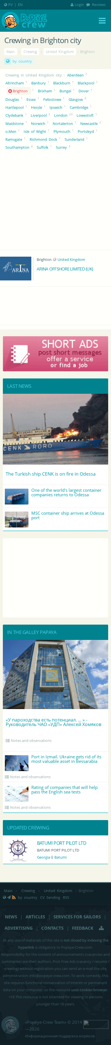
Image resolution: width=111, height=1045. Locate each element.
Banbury (38, 83)
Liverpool (39, 115)
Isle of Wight (35, 131)
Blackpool (86, 83)
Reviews (98, 4)
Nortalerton (63, 123)
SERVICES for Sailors (77, 917)
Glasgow (76, 99)
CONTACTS (52, 928)
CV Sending (50, 897)
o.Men (10, 131)
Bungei (65, 90)
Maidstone (14, 123)
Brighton (21, 90)
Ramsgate (13, 139)
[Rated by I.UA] (95, 1024)
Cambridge (79, 107)
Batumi (60, 857)
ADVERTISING (19, 928)
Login (79, 4)
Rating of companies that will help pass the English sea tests (64, 789)
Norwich (38, 123)
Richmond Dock (43, 139)
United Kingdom (71, 259)
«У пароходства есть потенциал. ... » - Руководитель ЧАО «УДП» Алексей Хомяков (53, 722)
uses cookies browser (89, 989)
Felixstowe (52, 99)
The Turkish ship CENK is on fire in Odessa (51, 474)
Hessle (36, 107)
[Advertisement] (55, 578)
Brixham (45, 90)
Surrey (61, 147)
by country (22, 61)
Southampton (17, 147)
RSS (66, 897)
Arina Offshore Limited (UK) (65, 269)
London (60, 115)
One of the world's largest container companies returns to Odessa (66, 492)
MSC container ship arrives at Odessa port (67, 515)
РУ (10, 4)
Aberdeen (75, 75)
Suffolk (42, 147)
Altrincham (14, 83)
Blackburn (61, 83)
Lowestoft (85, 115)
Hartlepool (14, 107)
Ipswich (56, 107)
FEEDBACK (82, 928)
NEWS (11, 917)
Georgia (43, 857)
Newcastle (89, 123)
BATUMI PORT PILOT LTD (62, 843)
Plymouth (62, 131)
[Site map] (101, 928)
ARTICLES (35, 917)
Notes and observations (31, 740)
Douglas (12, 99)
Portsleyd (86, 131)
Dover (84, 90)
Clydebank (14, 115)
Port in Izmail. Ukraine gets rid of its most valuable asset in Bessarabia (66, 759)
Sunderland (74, 139)
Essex (31, 99)
